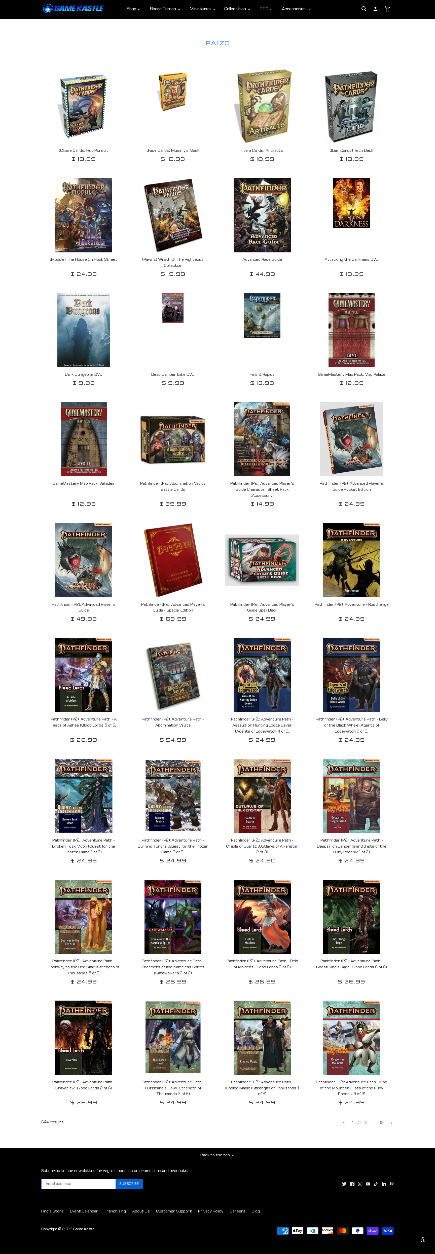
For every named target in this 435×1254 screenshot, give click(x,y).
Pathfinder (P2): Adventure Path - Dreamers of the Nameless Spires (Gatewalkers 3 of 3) (172, 967)
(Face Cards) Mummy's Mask (173, 151)
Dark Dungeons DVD (83, 375)
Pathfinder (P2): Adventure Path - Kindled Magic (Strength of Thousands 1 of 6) (262, 1088)
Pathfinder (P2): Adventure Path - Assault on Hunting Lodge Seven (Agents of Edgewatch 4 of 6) (262, 725)
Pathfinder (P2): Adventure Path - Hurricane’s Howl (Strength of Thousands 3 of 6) (173, 1088)
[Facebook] (352, 1184)
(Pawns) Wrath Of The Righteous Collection (173, 263)
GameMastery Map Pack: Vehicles (84, 484)
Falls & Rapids (262, 375)
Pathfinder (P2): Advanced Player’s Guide (84, 608)
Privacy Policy (210, 1211)
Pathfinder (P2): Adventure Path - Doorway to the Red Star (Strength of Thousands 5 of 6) (83, 967)
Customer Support (174, 1211)
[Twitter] (344, 1184)
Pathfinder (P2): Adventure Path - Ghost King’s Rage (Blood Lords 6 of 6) (351, 964)
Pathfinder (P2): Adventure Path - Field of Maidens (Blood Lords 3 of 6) (262, 964)
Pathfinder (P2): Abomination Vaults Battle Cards (173, 487)
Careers (237, 1211)
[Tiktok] (376, 1184)
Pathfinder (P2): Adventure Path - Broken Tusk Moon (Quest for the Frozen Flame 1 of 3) (83, 847)
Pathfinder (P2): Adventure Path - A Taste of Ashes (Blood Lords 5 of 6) (84, 722)
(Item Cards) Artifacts (262, 151)
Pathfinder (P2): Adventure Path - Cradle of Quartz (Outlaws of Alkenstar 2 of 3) (262, 847)
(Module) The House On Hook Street (83, 260)
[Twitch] (391, 1184)
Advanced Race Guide (262, 260)
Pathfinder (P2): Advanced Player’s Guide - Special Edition (173, 608)
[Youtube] (368, 1184)
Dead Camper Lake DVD (173, 375)
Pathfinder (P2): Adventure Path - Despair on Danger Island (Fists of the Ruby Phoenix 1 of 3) (351, 847)
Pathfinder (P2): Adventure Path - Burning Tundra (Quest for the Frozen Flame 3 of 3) (173, 847)
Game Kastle (83, 1230)
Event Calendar (84, 1211)
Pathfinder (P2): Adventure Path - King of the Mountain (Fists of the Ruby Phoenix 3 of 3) (351, 1088)
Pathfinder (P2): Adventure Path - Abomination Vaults (173, 722)
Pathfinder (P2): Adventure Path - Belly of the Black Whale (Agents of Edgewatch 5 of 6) (352, 725)
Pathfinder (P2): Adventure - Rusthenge (352, 605)
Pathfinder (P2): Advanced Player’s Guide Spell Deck (262, 608)
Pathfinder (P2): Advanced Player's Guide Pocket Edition (351, 487)
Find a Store (52, 1211)
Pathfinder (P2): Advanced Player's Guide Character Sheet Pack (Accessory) (262, 490)
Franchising (115, 1211)
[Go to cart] (387, 9)
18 (381, 1123)
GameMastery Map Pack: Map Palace (351, 375)
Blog (256, 1211)
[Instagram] (360, 1184)
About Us (141, 1211)
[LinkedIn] (384, 1184)
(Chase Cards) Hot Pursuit (83, 151)
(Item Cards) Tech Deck (351, 151)
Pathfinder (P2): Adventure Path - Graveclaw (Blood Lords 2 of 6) (83, 1085)
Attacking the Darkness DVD (352, 260)
